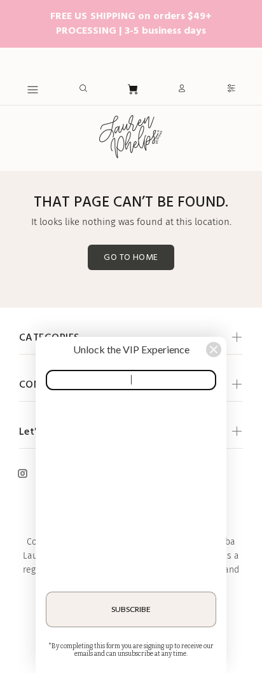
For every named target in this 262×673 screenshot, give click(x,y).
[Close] (213, 349)
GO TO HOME (131, 257)
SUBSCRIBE (131, 609)
